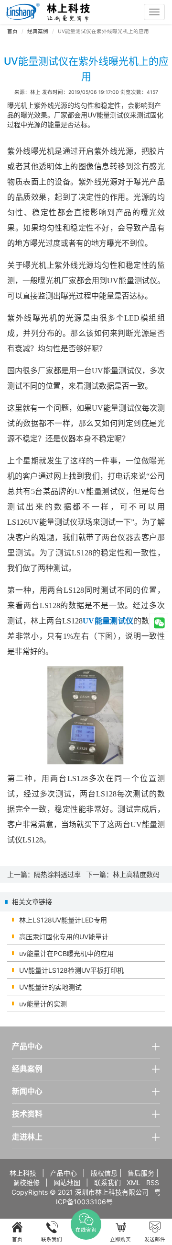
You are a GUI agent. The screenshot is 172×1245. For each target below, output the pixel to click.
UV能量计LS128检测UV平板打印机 (71, 970)
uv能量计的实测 (43, 1004)
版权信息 (104, 1173)
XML (133, 1182)
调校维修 (26, 1182)
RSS (152, 1182)
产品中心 (63, 1173)
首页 (12, 31)
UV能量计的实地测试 (50, 987)
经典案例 (37, 31)
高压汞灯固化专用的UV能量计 (63, 937)
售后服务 (141, 1173)
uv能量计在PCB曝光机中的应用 (66, 953)
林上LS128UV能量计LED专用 (63, 920)
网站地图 (67, 1182)
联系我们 (107, 1182)
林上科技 (23, 1173)
